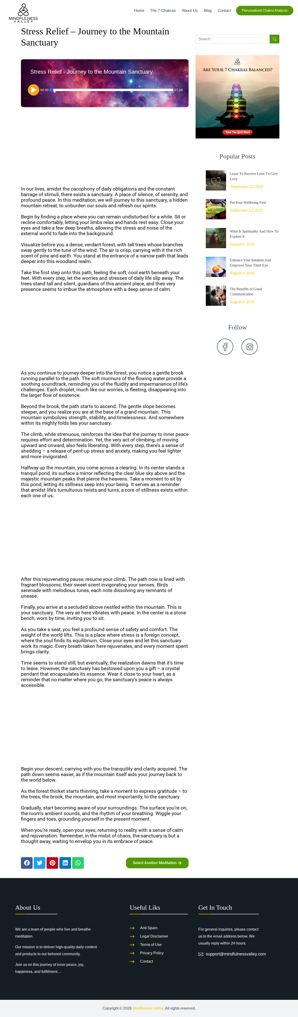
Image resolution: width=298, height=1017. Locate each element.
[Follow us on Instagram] (249, 347)
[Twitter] (39, 863)
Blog (208, 10)
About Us (190, 10)
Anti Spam (148, 928)
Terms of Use (151, 945)
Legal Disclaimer (154, 936)
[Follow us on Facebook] (225, 347)
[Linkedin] (65, 863)
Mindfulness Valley (147, 1008)
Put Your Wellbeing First (248, 202)
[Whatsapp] (78, 863)
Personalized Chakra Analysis (265, 10)
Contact (224, 10)
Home (139, 10)
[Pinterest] (52, 863)
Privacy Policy (152, 953)
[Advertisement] (105, 148)
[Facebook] (27, 863)
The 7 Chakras (163, 10)
